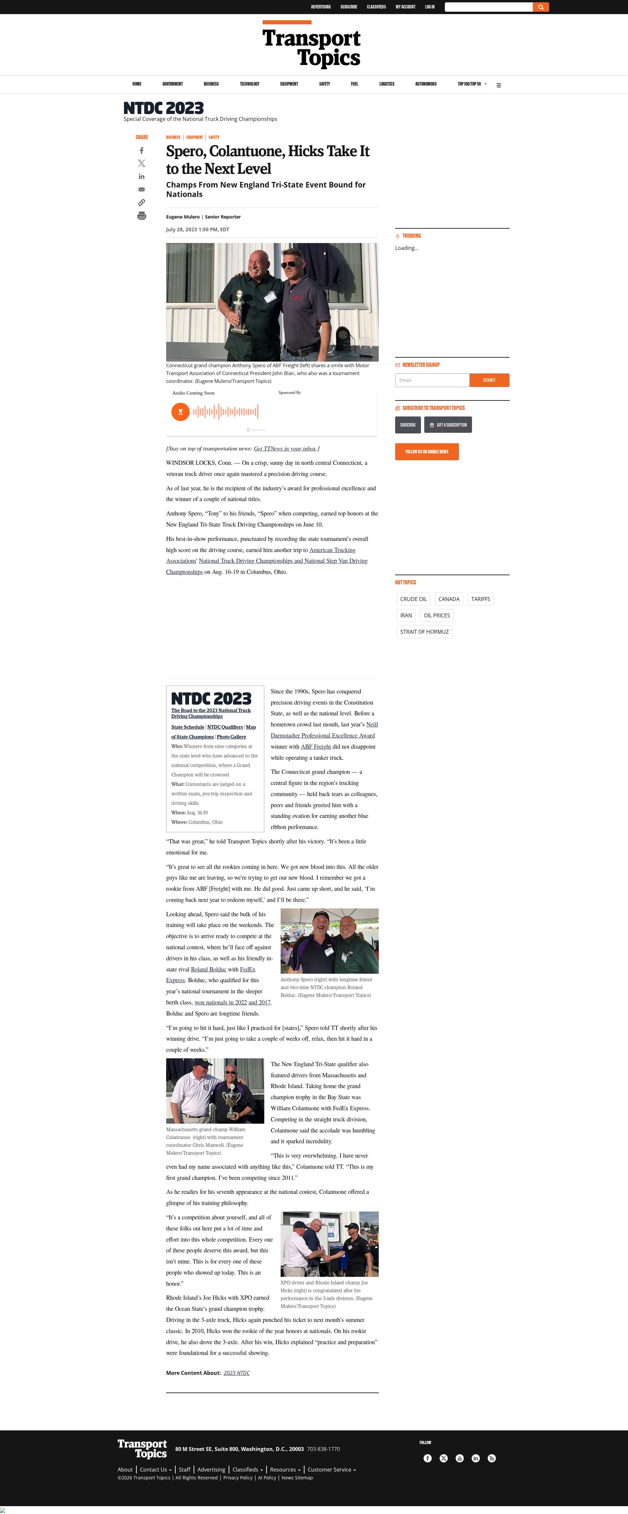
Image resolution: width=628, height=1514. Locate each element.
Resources (283, 1469)
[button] (142, 203)
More (499, 84)
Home (136, 84)
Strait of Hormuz (424, 631)
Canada (449, 599)
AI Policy (267, 1477)
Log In (430, 7)
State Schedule (187, 726)
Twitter (444, 1458)
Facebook (428, 1458)
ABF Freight (316, 746)
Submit (489, 380)
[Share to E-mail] (142, 190)
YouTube (460, 1458)
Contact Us (154, 1469)
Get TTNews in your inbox (285, 448)
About (125, 1469)
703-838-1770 (323, 1449)
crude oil (413, 599)
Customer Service (330, 1469)
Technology (249, 84)
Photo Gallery (231, 736)
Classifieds (376, 7)
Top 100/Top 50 (469, 84)
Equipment (289, 84)
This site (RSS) (492, 1458)
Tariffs (480, 599)
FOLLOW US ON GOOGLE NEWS (427, 451)
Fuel (354, 84)
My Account (405, 7)
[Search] (541, 7)
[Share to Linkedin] (142, 177)
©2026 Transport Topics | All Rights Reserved (168, 1477)
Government (173, 84)
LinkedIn (476, 1458)
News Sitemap (297, 1477)
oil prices (437, 615)
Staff (184, 1469)
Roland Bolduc (208, 969)
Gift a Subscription (452, 425)
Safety (324, 84)
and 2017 (259, 1002)
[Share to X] (142, 164)
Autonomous (426, 84)
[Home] (314, 44)
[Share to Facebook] (142, 151)
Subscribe (348, 7)
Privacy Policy (238, 1477)
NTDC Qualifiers (225, 726)
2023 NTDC (237, 1373)
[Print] (142, 216)
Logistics (386, 84)
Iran (406, 615)
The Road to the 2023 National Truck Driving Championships (211, 713)
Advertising (321, 7)
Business (211, 84)
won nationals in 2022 (221, 1002)
